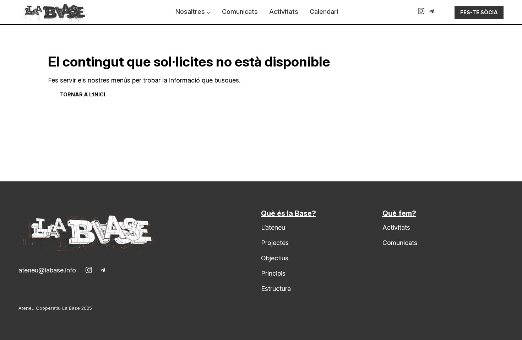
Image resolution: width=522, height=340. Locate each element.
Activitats (396, 227)
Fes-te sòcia (479, 12)
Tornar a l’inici (82, 94)
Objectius (274, 258)
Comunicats (399, 242)
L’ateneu (273, 227)
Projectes (275, 242)
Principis (273, 273)
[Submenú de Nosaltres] (209, 13)
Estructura (276, 288)
